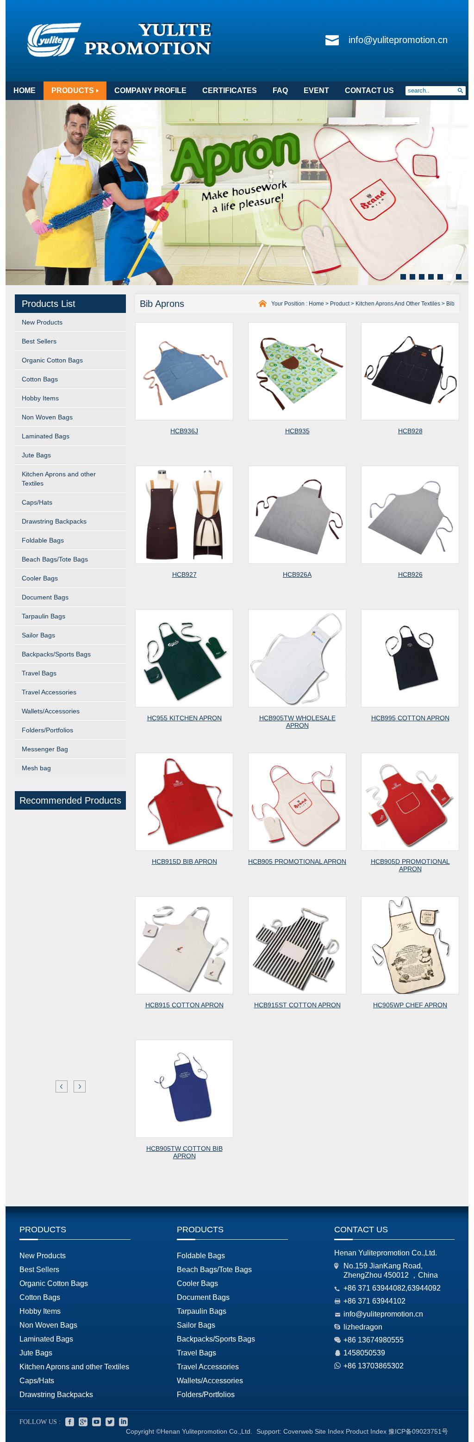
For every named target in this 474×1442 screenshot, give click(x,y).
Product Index (366, 1431)
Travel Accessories (49, 692)
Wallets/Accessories (51, 711)
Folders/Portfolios (47, 730)
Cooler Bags (40, 578)
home (24, 90)
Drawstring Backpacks (54, 521)
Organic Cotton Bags (52, 360)
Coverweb (298, 1431)
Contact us (361, 1229)
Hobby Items (40, 398)
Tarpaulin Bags (43, 616)
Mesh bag (36, 768)
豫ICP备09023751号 (418, 1431)
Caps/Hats (37, 502)
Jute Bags (36, 455)
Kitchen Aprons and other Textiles (59, 478)
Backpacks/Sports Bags (56, 654)
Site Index (329, 1431)
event (316, 90)
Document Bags (45, 597)
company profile (150, 90)
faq (280, 90)
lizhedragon (362, 1327)
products (72, 90)
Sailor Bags (38, 635)
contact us (369, 90)
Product (339, 303)
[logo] (120, 57)
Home (316, 303)
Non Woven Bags (47, 417)
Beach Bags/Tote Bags (55, 559)
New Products (42, 322)
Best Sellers (39, 341)
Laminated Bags (45, 436)
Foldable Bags (43, 540)
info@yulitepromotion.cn (398, 40)
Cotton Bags (40, 379)
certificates (229, 90)
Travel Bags (39, 673)
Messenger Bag (45, 749)
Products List (48, 304)
